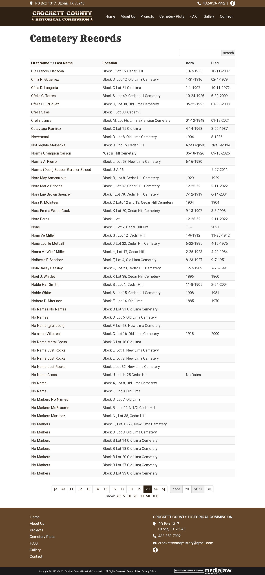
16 (114, 489)
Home (110, 16)
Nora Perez (40, 219)
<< (63, 489)
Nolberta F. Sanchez (47, 260)
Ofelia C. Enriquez (45, 104)
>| (163, 489)
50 (148, 496)
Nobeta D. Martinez (46, 301)
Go (209, 489)
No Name (39, 383)
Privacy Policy (149, 571)
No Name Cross (44, 375)
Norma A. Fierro (44, 161)
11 (71, 489)
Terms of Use (133, 571)
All (118, 496)
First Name (40, 63)
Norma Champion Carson (51, 153)
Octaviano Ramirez (46, 128)
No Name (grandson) (48, 325)
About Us (128, 16)
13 (88, 489)
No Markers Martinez (48, 416)
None (35, 227)
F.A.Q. (194, 16)
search (228, 53)
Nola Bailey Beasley (47, 268)
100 (155, 496)
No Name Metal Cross (49, 342)
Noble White (41, 293)
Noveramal (40, 137)
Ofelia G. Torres (43, 96)
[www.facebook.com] (232, 3)
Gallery (209, 16)
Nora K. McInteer (45, 202)
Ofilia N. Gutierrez (45, 79)
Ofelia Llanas (41, 120)
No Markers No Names (49, 399)
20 (148, 489)
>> (156, 489)
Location (110, 63)
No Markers (40, 424)
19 (139, 489)
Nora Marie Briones (46, 186)
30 (142, 496)
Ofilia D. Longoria (44, 88)
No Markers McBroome (50, 408)
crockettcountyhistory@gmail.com (185, 543)
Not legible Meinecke (48, 145)
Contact (226, 16)
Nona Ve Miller (43, 235)
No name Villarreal (46, 334)
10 (129, 496)
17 (122, 489)
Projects (147, 16)
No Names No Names (48, 309)
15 (105, 489)
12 (80, 489)
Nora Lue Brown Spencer (51, 194)
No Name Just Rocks (48, 350)
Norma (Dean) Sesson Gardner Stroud (61, 169)
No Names (39, 317)
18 (131, 489)
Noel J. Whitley (43, 276)
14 (97, 489)
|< (55, 489)
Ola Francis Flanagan (47, 71)
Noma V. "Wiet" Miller (48, 252)
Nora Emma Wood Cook (50, 211)
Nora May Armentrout (48, 178)
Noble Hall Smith (44, 284)
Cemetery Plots (171, 16)
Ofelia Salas (40, 112)
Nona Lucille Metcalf (47, 243)
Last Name (64, 63)
